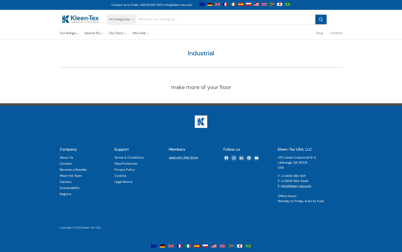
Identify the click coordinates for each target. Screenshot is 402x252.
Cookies (120, 176)
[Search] (321, 19)
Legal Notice (123, 182)
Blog (319, 33)
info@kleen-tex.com (178, 5)
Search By (93, 33)
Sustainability (70, 188)
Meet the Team (71, 176)
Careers (66, 182)
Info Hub (140, 33)
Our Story (117, 33)
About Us (66, 157)
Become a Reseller (73, 170)
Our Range (68, 33)
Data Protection (126, 164)
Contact (336, 33)
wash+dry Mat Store (183, 157)
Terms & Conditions (129, 157)
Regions (65, 194)
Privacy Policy (124, 170)
